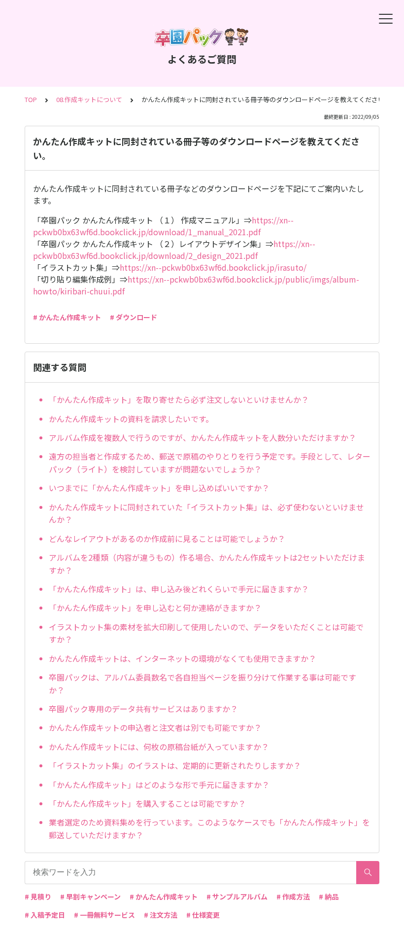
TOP (31, 99)
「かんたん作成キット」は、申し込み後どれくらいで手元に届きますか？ (179, 589)
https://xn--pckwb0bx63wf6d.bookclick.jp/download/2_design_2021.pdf (174, 249)
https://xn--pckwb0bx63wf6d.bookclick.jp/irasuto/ (213, 267)
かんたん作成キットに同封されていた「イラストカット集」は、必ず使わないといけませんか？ (206, 513)
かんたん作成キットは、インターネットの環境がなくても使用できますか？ (182, 658)
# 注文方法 (160, 915)
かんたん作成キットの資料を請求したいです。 (131, 419)
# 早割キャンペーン (90, 896)
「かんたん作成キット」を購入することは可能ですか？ (147, 803)
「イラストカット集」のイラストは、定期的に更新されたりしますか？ (175, 765)
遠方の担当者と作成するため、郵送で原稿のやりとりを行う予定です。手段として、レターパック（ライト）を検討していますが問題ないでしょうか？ (209, 462)
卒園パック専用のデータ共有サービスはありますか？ (143, 709)
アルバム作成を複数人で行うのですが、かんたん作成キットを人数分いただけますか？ (202, 437)
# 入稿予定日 (45, 915)
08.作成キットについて (89, 99)
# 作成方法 (293, 896)
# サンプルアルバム (237, 896)
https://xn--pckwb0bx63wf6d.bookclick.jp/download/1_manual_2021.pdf (163, 226)
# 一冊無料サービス (104, 915)
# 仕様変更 (203, 915)
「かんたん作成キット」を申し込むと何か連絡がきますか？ (155, 607)
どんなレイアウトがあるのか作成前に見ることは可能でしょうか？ (167, 538)
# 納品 (328, 896)
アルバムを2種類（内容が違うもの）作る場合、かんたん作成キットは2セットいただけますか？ (207, 563)
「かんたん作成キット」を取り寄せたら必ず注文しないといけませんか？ (179, 399)
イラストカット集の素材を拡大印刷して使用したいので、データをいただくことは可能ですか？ (206, 633)
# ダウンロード (133, 317)
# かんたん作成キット (67, 317)
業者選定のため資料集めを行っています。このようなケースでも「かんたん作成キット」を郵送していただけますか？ (209, 828)
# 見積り (38, 896)
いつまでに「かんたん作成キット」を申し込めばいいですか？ (159, 488)
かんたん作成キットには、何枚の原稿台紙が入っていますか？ (159, 747)
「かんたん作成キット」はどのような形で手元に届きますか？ (159, 784)
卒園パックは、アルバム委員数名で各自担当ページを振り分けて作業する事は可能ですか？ (202, 683)
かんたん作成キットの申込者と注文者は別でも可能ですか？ (155, 727)
